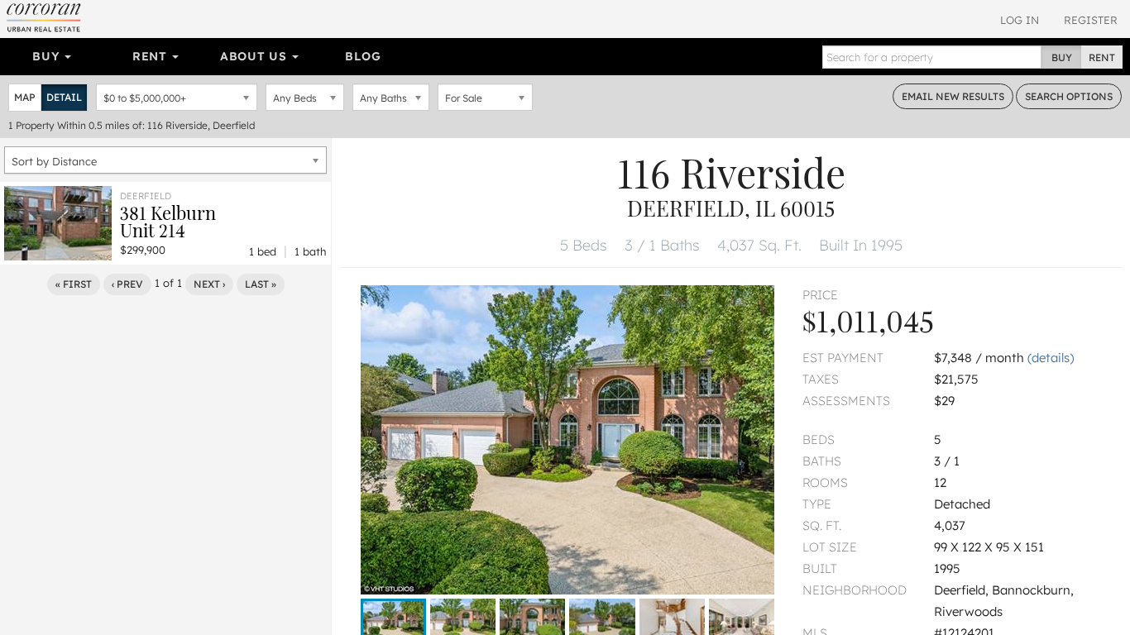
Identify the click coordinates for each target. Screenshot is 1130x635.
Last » (260, 284)
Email (953, 96)
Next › (209, 284)
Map (25, 97)
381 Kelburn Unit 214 (168, 221)
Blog (363, 56)
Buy (47, 56)
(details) (1050, 357)
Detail (64, 97)
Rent (151, 56)
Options (1069, 96)
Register (1091, 19)
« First (73, 284)
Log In (1019, 19)
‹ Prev (127, 284)
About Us (255, 56)
